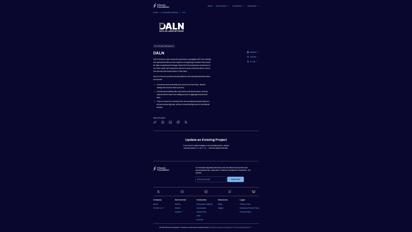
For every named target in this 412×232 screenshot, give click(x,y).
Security (199, 220)
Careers (178, 212)
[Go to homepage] (161, 5)
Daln (184, 12)
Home (155, 12)
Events (177, 204)
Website (253, 52)
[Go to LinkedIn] (206, 191)
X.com (252, 62)
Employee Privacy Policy (249, 208)
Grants (177, 208)
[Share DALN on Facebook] (162, 122)
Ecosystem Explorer (170, 12)
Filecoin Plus (201, 212)
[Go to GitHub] (229, 191)
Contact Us (157, 208)
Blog (220, 204)
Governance (201, 208)
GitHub (253, 57)
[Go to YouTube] (182, 191)
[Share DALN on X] (185, 122)
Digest (220, 208)
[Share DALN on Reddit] (178, 122)
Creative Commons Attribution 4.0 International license (230, 227)
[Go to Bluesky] (253, 191)
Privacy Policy (245, 212)
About (210, 6)
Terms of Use (245, 204)
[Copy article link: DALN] (155, 122)
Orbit (198, 216)
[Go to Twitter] (158, 191)
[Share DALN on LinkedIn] (170, 122)
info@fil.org (201, 148)
